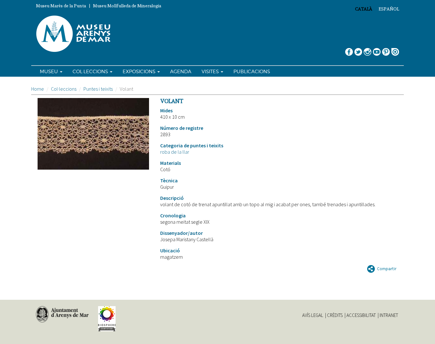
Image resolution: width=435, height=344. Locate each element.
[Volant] (93, 134)
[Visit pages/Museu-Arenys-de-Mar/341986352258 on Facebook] (349, 49)
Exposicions (140, 71)
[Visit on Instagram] (367, 49)
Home (37, 89)
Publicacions (251, 71)
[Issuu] (395, 49)
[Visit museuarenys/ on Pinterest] (386, 49)
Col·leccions (91, 71)
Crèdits (335, 315)
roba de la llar (174, 152)
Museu (49, 71)
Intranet (389, 315)
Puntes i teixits (98, 89)
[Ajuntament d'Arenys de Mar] (62, 314)
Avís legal (312, 315)
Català (363, 8)
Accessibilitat (361, 315)
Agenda (180, 71)
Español (389, 8)
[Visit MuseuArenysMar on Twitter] (358, 49)
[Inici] (76, 34)
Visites (211, 71)
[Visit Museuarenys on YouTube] (377, 49)
